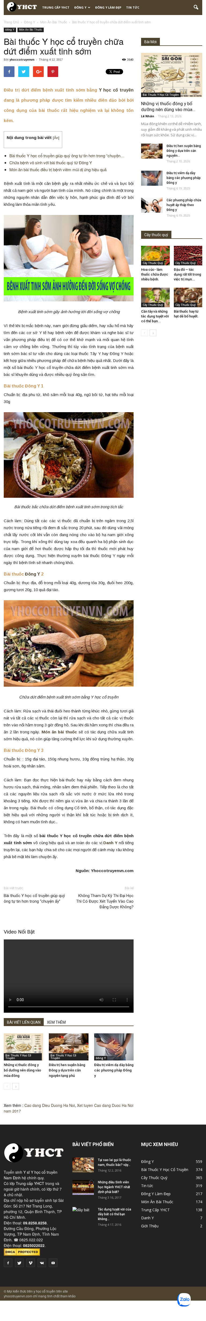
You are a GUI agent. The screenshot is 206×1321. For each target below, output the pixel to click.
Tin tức (132, 7)
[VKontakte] (42, 1262)
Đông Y (80, 7)
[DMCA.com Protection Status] (22, 1254)
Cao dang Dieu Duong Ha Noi (49, 1105)
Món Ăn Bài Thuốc (30, 29)
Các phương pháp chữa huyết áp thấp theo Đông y (184, 205)
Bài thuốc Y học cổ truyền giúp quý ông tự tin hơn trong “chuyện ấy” (34, 898)
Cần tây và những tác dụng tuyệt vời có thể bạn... (155, 316)
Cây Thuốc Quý (153, 263)
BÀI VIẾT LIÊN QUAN (24, 1022)
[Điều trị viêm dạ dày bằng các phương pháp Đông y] (114, 1046)
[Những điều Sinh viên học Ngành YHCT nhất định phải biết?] (83, 1187)
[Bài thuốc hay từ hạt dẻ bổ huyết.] (188, 297)
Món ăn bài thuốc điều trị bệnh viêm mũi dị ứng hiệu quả (57, 169)
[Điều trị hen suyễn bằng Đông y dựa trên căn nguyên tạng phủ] (68, 1046)
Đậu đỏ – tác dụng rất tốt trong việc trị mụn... (187, 274)
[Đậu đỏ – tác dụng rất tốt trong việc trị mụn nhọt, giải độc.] (188, 255)
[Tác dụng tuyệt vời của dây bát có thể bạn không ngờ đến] (83, 1214)
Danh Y (147, 1217)
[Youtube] (53, 1262)
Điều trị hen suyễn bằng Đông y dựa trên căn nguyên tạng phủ (67, 1070)
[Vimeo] (30, 1262)
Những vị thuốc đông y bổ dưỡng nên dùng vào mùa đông (22, 1070)
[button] (195, 7)
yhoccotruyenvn (21, 59)
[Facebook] (8, 1262)
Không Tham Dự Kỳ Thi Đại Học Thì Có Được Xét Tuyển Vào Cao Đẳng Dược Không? (105, 901)
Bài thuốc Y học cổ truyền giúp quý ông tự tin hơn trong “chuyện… (66, 155)
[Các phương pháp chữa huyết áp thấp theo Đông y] (152, 205)
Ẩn (56, 138)
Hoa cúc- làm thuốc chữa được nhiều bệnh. (154, 274)
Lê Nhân (147, 116)
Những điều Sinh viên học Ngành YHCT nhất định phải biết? (114, 1187)
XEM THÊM (56, 1022)
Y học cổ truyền (116, 90)
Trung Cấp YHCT (55, 7)
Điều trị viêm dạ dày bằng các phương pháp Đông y (114, 1070)
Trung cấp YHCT (30, 1183)
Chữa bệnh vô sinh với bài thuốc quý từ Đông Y (50, 162)
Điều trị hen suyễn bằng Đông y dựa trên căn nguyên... (184, 151)
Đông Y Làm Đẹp (108, 7)
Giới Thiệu (150, 1225)
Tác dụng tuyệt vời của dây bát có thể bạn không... (114, 1214)
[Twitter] (19, 1262)
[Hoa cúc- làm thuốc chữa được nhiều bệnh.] (155, 255)
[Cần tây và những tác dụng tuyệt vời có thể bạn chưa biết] (155, 297)
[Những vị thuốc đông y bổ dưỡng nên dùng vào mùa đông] (23, 1046)
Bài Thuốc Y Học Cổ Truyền (18, 1056)
